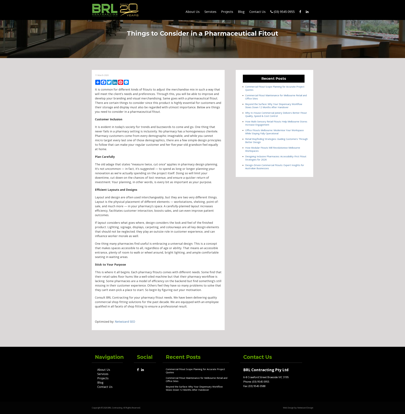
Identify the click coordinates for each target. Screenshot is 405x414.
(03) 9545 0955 (284, 12)
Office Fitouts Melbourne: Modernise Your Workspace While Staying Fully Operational (274, 132)
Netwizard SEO (125, 321)
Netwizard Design (305, 407)
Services (210, 12)
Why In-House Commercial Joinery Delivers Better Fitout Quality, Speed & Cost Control (276, 114)
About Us (193, 12)
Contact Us (257, 12)
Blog (241, 12)
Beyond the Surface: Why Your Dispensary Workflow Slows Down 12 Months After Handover (273, 105)
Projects (227, 12)
